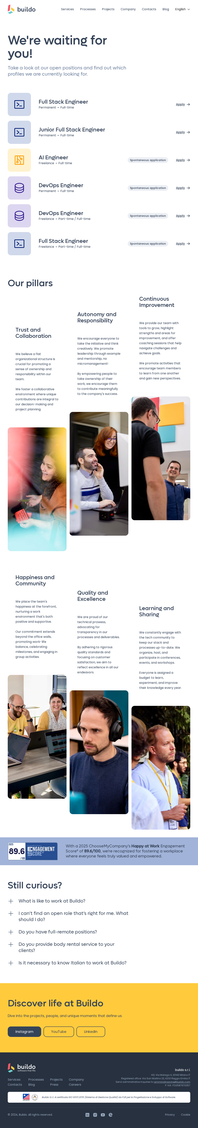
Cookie (185, 1115)
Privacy (170, 1115)
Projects (108, 9)
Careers (75, 1084)
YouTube (58, 1031)
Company (128, 9)
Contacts (149, 9)
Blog (165, 9)
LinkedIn (90, 1031)
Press (54, 1084)
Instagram (24, 1031)
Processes (88, 9)
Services (67, 9)
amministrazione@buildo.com (172, 1082)
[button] (182, 9)
